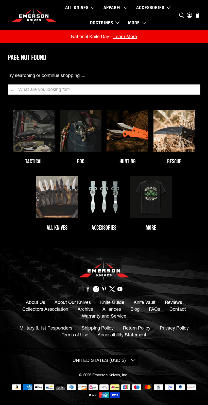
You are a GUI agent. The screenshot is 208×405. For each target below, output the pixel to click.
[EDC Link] (80, 131)
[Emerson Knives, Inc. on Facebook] (88, 290)
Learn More (125, 36)
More (134, 23)
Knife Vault (144, 302)
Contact (177, 309)
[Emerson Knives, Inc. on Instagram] (96, 290)
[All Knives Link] (57, 197)
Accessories (150, 7)
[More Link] (151, 197)
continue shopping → (63, 75)
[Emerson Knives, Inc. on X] (112, 290)
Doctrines (101, 23)
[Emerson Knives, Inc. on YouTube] (120, 290)
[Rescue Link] (174, 131)
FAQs (154, 309)
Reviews (173, 302)
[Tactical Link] (34, 131)
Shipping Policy (98, 328)
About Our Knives (73, 302)
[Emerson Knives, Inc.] (34, 15)
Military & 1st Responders (46, 328)
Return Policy (136, 328)
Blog (135, 309)
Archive (85, 309)
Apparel (112, 7)
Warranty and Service (104, 316)
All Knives (77, 7)
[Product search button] (12, 89)
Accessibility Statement (122, 335)
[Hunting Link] (127, 131)
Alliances (111, 309)
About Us (35, 302)
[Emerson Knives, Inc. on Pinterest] (104, 290)
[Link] (104, 197)
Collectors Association (45, 309)
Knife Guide (112, 302)
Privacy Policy (174, 328)
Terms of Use (75, 335)
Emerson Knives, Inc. (110, 374)
